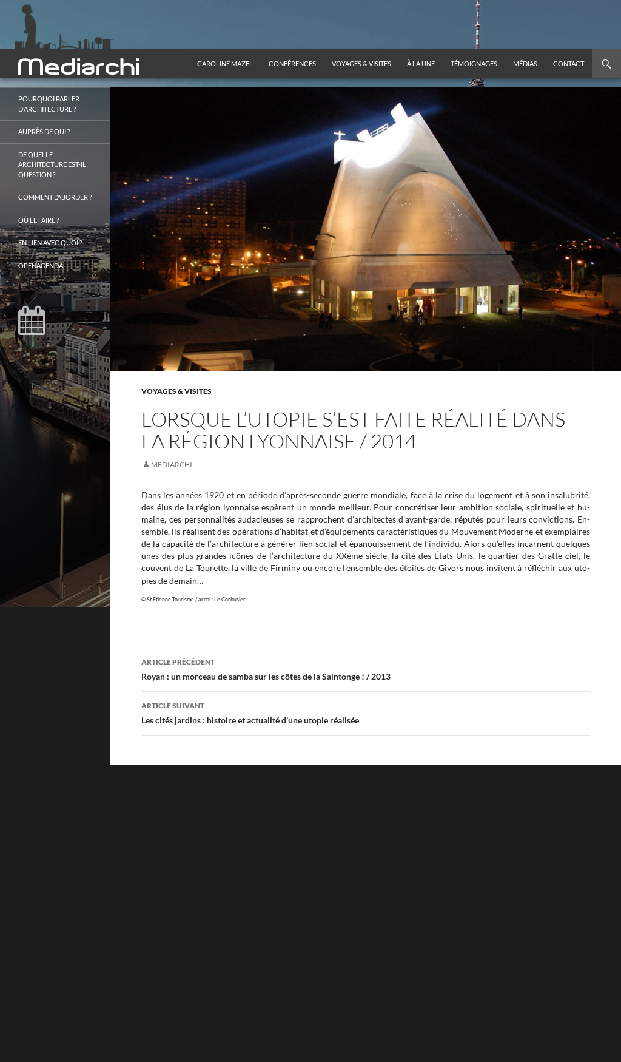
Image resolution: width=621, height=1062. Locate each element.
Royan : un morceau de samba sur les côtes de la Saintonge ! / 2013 (266, 669)
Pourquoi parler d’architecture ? (48, 104)
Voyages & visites (361, 63)
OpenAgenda (40, 265)
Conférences (292, 63)
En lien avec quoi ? (50, 242)
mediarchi (171, 464)
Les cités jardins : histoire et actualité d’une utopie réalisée (250, 713)
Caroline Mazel (225, 63)
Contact (568, 63)
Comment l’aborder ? (55, 197)
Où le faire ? (38, 220)
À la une (421, 63)
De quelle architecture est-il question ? (52, 164)
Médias (525, 63)
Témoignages (474, 63)
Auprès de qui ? (44, 131)
